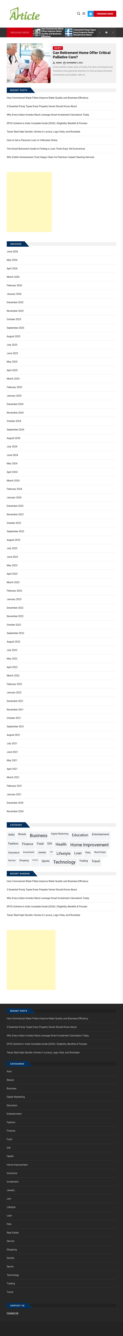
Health (61, 844)
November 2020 (15, 811)
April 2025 (12, 370)
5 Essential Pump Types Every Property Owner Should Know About (84, 32)
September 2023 (15, 531)
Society (57, 48)
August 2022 (13, 641)
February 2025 (14, 387)
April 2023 (12, 573)
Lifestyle (63, 853)
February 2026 (14, 285)
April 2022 (12, 667)
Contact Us (12, 1313)
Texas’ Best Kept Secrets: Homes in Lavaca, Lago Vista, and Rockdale (43, 131)
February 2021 (14, 785)
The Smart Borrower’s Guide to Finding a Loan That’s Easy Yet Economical (46, 148)
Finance (27, 844)
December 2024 (15, 404)
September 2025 (15, 327)
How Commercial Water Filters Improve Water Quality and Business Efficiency (52, 32)
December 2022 (15, 607)
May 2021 (12, 760)
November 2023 (15, 514)
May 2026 (12, 260)
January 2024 (14, 497)
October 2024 (14, 421)
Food (40, 843)
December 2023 (15, 505)
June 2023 (12, 556)
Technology (64, 862)
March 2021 (13, 777)
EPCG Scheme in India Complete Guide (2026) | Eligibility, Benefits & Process (47, 123)
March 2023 (13, 582)
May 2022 (12, 658)
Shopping (24, 860)
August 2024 (13, 438)
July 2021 (12, 743)
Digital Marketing (59, 833)
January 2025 (14, 395)
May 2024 (12, 463)
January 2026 (14, 294)
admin (59, 63)
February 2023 (14, 590)
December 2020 (15, 802)
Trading (83, 860)
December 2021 (15, 701)
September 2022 (15, 633)
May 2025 (12, 361)
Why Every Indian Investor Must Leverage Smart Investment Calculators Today (48, 114)
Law (51, 852)
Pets (88, 852)
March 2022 (13, 675)
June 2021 (12, 752)
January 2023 (14, 599)
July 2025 (12, 344)
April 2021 (12, 769)
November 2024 (15, 412)
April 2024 (12, 472)
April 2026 (12, 268)
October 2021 (14, 718)
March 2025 (13, 378)
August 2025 (13, 336)
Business (38, 835)
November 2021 (15, 709)
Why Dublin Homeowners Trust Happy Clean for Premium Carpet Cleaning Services (50, 157)
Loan (78, 853)
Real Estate (100, 852)
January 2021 (14, 794)
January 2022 (14, 692)
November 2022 (15, 616)
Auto (11, 834)
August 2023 (13, 540)
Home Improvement (89, 844)
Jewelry (42, 852)
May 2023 (12, 565)
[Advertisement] (29, 202)
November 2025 (15, 310)
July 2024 (12, 446)
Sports (46, 861)
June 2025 (12, 353)
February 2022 (14, 684)
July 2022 (12, 650)
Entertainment (100, 834)
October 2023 (14, 523)
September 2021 (15, 726)
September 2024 (15, 429)
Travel (96, 861)
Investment (28, 852)
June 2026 (12, 251)
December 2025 (15, 302)
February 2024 (14, 489)
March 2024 (13, 480)
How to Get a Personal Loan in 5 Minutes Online (32, 140)
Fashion (13, 843)
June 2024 (12, 455)
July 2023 (12, 548)
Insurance (13, 852)
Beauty (22, 834)
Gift (49, 843)
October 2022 (14, 624)
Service (12, 860)
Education (80, 835)
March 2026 (13, 276)
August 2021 (13, 734)
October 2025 (14, 319)
